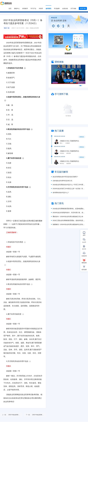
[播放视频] (68, 74)
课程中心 (17, 8)
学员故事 (57, 8)
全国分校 (65, 8)
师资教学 (25, 8)
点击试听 (68, 80)
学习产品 (33, 8)
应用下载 (83, 8)
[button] (68, 44)
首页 (10, 8)
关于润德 (73, 8)
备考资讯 (48, 8)
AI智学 (41, 8)
